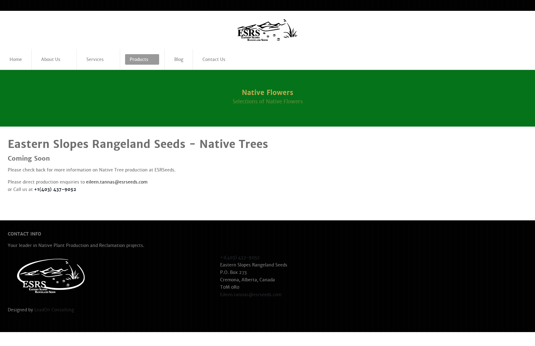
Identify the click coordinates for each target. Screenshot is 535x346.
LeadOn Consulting (54, 310)
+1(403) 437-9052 (55, 189)
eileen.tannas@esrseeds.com (116, 182)
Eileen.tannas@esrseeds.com (250, 294)
